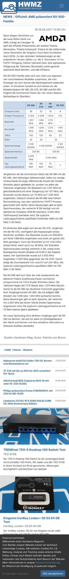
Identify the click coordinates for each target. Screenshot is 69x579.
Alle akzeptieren (53, 573)
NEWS (7, 16)
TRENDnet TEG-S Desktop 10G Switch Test (34, 449)
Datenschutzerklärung (48, 562)
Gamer (16, 350)
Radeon (27, 350)
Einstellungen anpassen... (16, 573)
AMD (7, 350)
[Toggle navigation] (61, 5)
